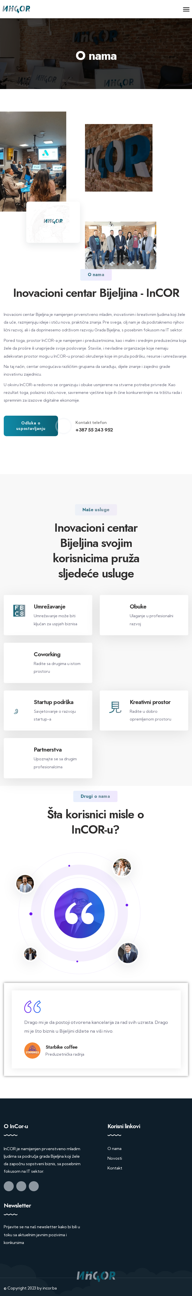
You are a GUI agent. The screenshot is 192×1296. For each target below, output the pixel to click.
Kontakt (115, 1159)
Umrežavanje (49, 606)
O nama (115, 1139)
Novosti (115, 1149)
